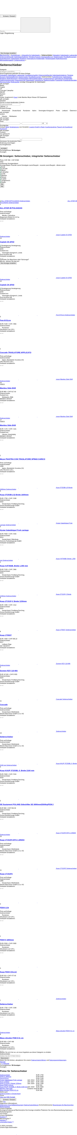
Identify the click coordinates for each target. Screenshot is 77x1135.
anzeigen (4, 148)
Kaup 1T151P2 (6, 874)
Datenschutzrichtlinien (38, 1060)
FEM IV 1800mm (7, 940)
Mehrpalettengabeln (6, 60)
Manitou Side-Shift (8, 388)
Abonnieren (5, 1058)
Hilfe (8, 1097)
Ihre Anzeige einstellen (8, 263)
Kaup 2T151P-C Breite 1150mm (13, 601)
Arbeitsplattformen (47, 57)
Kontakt (12, 1097)
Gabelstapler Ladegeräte (68, 55)
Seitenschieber (6, 737)
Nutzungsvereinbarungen (57, 1060)
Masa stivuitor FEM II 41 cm (11, 1038)
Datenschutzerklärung (31, 1105)
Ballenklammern (61, 58)
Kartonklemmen (5, 58)
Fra (4, 1101)
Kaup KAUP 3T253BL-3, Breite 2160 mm (17, 771)
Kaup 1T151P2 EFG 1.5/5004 (12, 840)
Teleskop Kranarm (35, 57)
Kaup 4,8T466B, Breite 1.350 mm (14, 566)
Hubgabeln (56, 55)
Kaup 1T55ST (6, 635)
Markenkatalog (5, 1107)
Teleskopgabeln (50, 58)
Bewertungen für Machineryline (63, 1105)
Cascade (4, 705)
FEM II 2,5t (4, 908)
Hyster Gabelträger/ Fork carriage (14, 530)
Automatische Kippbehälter (36, 58)
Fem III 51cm (5, 320)
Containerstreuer (19, 60)
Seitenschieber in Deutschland (10, 1093)
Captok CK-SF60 (7, 242)
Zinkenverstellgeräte (7, 57)
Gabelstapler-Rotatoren (18, 58)
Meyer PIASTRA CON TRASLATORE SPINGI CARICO (22, 459)
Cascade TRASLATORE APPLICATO (15, 352)
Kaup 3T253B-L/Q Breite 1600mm (14, 495)
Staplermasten (58, 57)
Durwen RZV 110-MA (9, 671)
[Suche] (35, 24)
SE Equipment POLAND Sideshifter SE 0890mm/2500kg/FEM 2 (27, 804)
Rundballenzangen (70, 57)
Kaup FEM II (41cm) (8, 972)
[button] (38, 43)
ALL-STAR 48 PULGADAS (11, 208)
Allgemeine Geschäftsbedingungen (11, 1105)
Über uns (3, 1097)
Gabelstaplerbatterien (21, 57)
